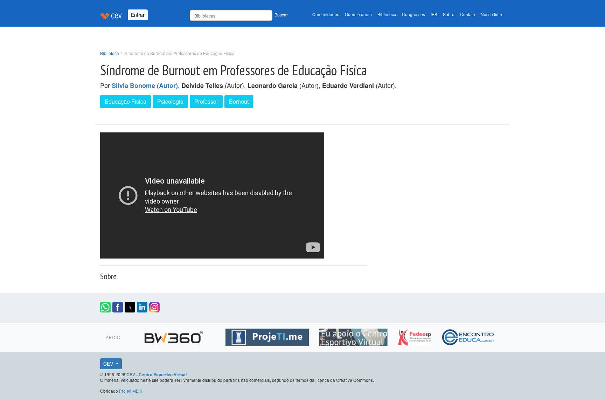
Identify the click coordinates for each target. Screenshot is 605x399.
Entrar (138, 14)
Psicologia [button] (170, 101)
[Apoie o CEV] (354, 336)
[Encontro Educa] (468, 336)
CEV (108, 363)
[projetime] (268, 336)
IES (434, 14)
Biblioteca (386, 14)
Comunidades (325, 14)
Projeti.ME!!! (130, 391)
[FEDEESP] (415, 336)
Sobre (448, 14)
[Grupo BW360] (174, 336)
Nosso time (491, 14)
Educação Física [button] (125, 101)
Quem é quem (358, 14)
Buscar (281, 15)
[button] (105, 307)
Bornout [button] (239, 101)
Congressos (413, 14)
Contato (467, 14)
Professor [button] (206, 101)
